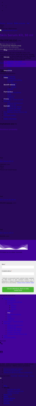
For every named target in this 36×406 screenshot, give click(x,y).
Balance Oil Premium (15, 103)
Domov (2, 23)
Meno (3, 264)
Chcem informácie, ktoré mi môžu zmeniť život (18, 289)
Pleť (28, 23)
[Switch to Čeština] (8, 7)
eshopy (32, 376)
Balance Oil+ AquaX (14, 107)
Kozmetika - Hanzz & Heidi (13, 100)
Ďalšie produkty (19, 23)
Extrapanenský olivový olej (17, 112)
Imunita (10, 82)
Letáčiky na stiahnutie (16, 64)
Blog (5, 386)
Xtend (13, 85)
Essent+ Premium (14, 110)
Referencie (8, 395)
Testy (5, 114)
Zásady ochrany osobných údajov (25, 282)
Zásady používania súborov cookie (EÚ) (18, 372)
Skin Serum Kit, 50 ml (8, 200)
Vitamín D (11, 96)
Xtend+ (14, 87)
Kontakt (7, 106)
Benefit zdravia (9, 85)
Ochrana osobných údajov (13, 369)
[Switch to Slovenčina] (8, 6)
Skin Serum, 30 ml (6, 233)
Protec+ (14, 84)
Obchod (10, 23)
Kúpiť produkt (5, 63)
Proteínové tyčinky (14, 92)
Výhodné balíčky (10, 115)
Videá (6, 396)
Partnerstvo (8, 400)
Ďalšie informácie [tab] (10, 119)
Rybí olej (7, 101)
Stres (9, 94)
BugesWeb (14, 376)
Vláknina (10, 98)
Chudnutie (11, 78)
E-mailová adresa (6, 271)
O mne (6, 402)
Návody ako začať (14, 62)
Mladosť (10, 89)
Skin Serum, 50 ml (6, 161)
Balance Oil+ (11, 105)
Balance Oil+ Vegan (14, 108)
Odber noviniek (13, 393)
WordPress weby (23, 376)
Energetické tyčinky (14, 80)
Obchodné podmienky (12, 371)
